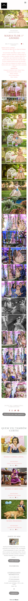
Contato (13, 593)
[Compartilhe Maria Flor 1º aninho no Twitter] (15, 410)
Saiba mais (14, 561)
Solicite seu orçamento (14, 414)
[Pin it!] (18, 92)
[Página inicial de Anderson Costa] (4, 6)
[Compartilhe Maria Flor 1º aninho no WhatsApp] (12, 410)
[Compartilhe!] (14, 92)
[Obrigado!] (9, 92)
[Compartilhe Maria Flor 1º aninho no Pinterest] (18, 410)
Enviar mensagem (14, 579)
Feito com (14, 599)
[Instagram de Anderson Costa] (14, 589)
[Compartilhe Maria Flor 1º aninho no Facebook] (9, 410)
